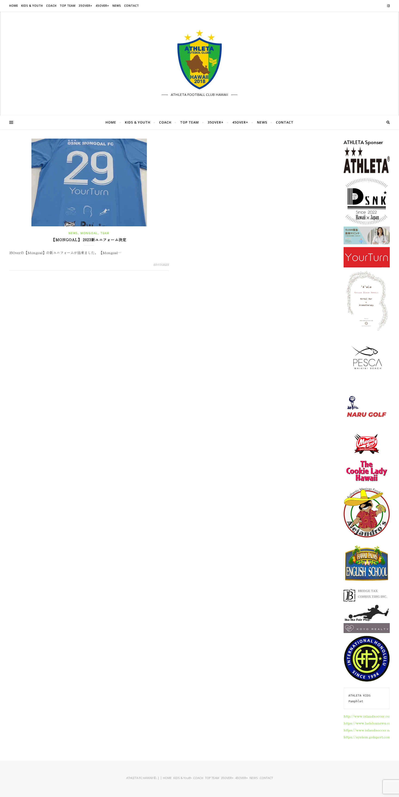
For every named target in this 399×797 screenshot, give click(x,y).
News (73, 233)
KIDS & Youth (32, 6)
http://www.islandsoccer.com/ (369, 716)
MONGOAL (89, 233)
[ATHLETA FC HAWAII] (199, 59)
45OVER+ (102, 6)
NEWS (116, 6)
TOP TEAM (68, 6)
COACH (51, 6)
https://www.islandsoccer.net (368, 729)
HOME (13, 6)
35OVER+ (85, 6)
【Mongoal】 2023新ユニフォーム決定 (89, 239)
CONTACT (131, 6)
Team (104, 233)
